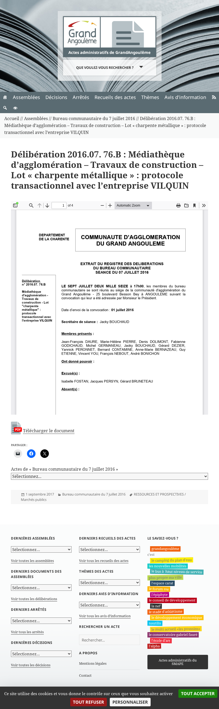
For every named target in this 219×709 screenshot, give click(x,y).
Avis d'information (185, 97)
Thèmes (150, 97)
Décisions (56, 97)
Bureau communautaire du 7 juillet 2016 (94, 494)
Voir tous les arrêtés (27, 631)
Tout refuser (88, 702)
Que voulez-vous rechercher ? (105, 67)
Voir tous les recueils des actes (103, 560)
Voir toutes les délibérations (34, 598)
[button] (5, 107)
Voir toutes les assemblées (32, 560)
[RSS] (214, 97)
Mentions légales (93, 663)
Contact (85, 675)
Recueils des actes (115, 97)
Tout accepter (198, 693)
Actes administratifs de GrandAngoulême (109, 52)
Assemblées (26, 97)
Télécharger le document (49, 431)
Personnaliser (130, 702)
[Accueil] (5, 97)
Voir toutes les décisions (30, 665)
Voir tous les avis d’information (105, 615)
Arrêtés (81, 97)
